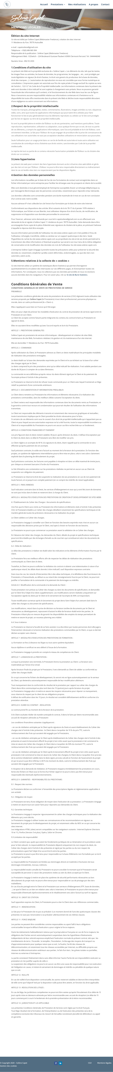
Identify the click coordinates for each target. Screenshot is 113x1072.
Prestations (57, 5)
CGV (92, 1063)
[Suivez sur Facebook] (56, 1063)
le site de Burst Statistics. (77, 275)
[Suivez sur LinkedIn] (60, 1063)
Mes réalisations (77, 5)
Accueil (44, 5)
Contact (105, 5)
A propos (93, 5)
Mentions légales (105, 1063)
